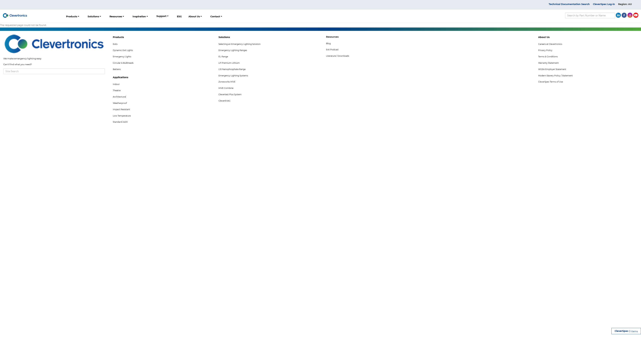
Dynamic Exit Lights (123, 50)
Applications (120, 77)
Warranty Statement (548, 63)
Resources (116, 16)
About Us (194, 16)
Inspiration (140, 16)
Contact (215, 16)
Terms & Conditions (548, 56)
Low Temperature (122, 115)
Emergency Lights (122, 56)
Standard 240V (120, 122)
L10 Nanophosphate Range (232, 69)
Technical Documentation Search (569, 4)
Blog (328, 43)
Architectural (119, 97)
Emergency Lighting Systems (233, 75)
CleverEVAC (225, 101)
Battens (117, 69)
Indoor (116, 84)
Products (72, 16)
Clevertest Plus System (230, 94)
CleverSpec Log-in (604, 4)
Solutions (94, 16)
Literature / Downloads (337, 56)
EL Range (223, 56)
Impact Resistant (121, 109)
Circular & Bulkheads (123, 63)
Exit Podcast (332, 49)
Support (161, 16)
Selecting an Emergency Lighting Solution (240, 44)
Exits (115, 44)
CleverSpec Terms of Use (550, 81)
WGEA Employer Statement (552, 69)
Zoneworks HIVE (227, 81)
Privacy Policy (545, 50)
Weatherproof (120, 103)
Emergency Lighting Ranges (233, 50)
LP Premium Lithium (229, 63)
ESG (179, 16)
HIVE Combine (226, 88)
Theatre (117, 90)
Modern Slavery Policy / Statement (555, 75)
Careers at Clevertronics (550, 44)
